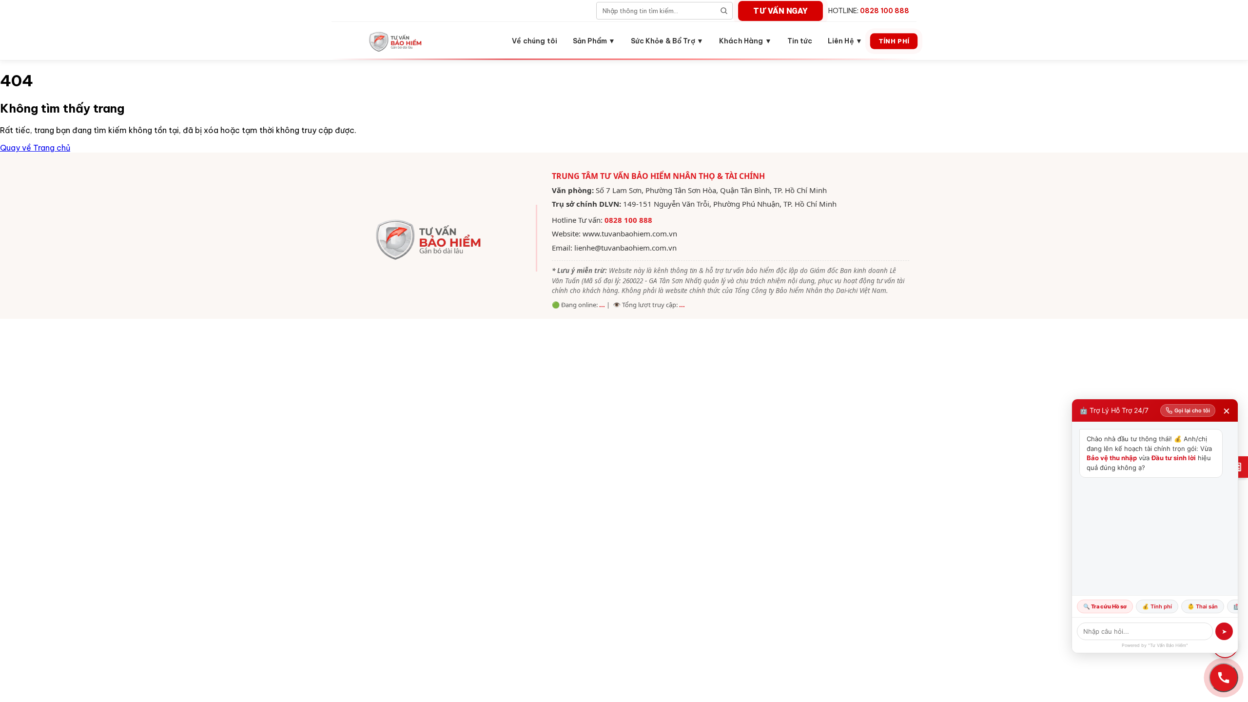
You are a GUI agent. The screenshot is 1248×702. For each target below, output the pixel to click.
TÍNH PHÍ (894, 40)
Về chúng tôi (534, 41)
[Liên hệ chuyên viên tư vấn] (1223, 677)
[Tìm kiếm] (724, 11)
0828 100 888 (628, 220)
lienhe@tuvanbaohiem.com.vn (625, 248)
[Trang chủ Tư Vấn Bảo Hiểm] (396, 41)
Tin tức (799, 41)
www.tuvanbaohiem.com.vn (630, 233)
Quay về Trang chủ (35, 148)
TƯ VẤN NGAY (780, 10)
